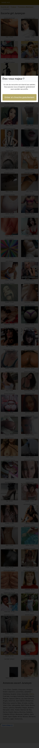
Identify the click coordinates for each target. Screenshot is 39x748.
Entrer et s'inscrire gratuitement (19, 97)
